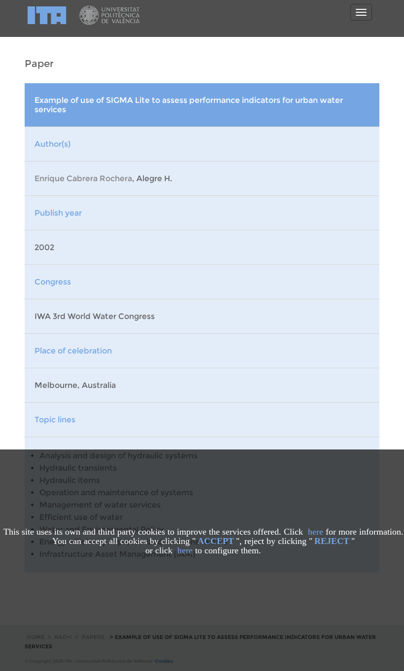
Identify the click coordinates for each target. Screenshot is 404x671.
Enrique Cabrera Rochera (83, 178)
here (315, 532)
